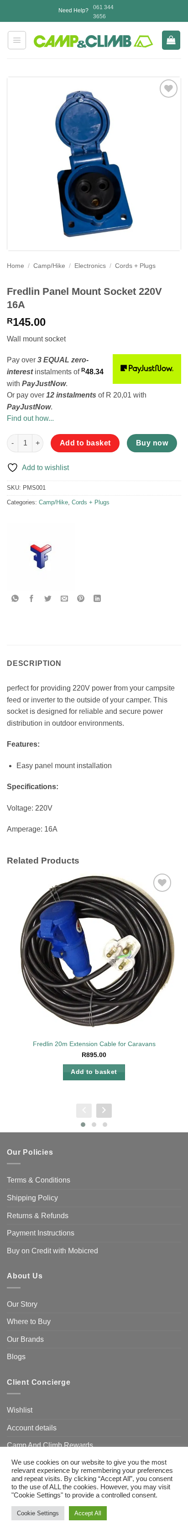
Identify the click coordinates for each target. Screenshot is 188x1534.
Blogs (16, 1357)
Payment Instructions (40, 1233)
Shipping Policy (32, 1198)
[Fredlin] (41, 557)
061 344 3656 (103, 11)
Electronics (90, 265)
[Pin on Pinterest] (81, 599)
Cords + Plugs (135, 265)
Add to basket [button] (94, 1071)
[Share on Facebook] (31, 599)
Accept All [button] (87, 1513)
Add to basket (85, 443)
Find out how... (30, 418)
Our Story (22, 1304)
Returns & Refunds (37, 1216)
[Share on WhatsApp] (15, 599)
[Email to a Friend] (64, 599)
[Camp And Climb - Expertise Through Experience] (94, 41)
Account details (32, 1428)
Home (15, 265)
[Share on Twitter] (48, 599)
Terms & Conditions (38, 1180)
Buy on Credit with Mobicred (52, 1251)
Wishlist (19, 1410)
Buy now (152, 443)
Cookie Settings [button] (38, 1513)
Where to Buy (29, 1321)
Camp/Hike (49, 265)
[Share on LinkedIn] (97, 599)
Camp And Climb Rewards (50, 1445)
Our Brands (25, 1339)
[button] (17, 40)
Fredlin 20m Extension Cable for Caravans (94, 1044)
